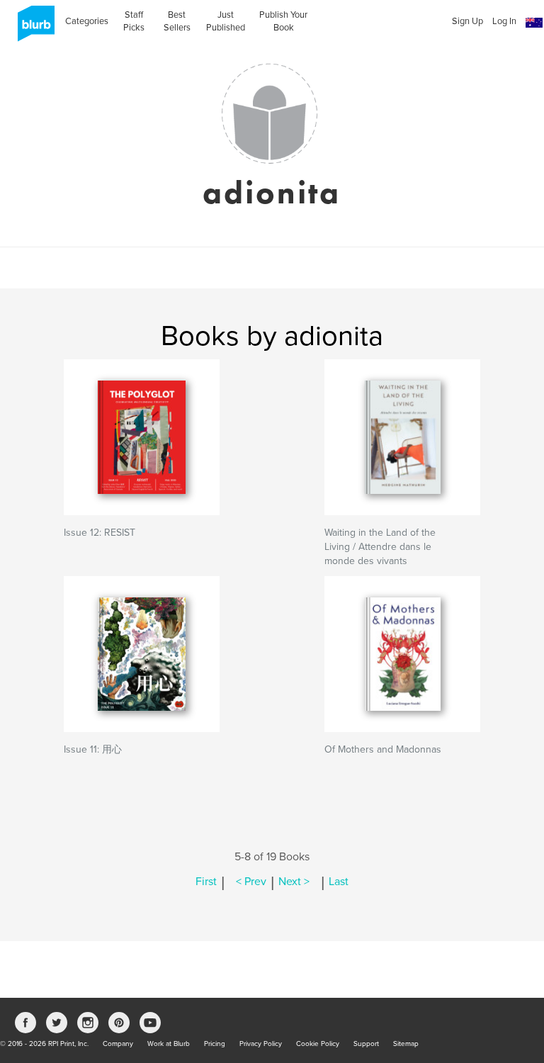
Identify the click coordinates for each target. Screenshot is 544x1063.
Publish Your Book (283, 21)
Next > (294, 881)
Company (118, 1044)
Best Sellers (177, 21)
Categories (86, 21)
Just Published (225, 21)
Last (338, 881)
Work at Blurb (168, 1044)
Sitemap (406, 1044)
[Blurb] (31, 28)
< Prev (251, 881)
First (206, 881)
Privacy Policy (260, 1044)
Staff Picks (133, 21)
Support (366, 1044)
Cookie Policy (317, 1044)
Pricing (214, 1044)
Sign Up (467, 21)
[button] (534, 23)
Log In (504, 21)
